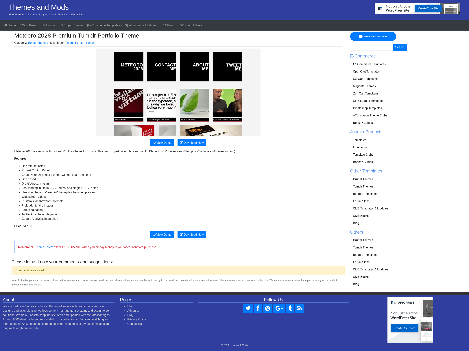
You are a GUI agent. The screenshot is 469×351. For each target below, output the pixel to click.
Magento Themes (364, 86)
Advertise (133, 310)
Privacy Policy (136, 319)
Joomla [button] (50, 25)
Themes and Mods (39, 7)
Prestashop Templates (367, 108)
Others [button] (169, 25)
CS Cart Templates (365, 78)
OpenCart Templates (366, 71)
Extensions (360, 147)
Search (400, 47)
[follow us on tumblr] (290, 308)
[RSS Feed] (299, 308)
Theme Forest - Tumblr (80, 42)
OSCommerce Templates (369, 64)
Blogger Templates (365, 193)
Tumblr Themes (38, 42)
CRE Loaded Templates (368, 100)
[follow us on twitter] (248, 308)
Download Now (193, 142)
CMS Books (361, 215)
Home (11, 25)
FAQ (130, 315)
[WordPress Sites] (417, 8)
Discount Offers (192, 25)
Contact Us (134, 323)
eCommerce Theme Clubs (370, 115)
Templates (359, 140)
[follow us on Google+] (279, 308)
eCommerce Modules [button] (142, 25)
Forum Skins (361, 201)
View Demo (163, 142)
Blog (356, 223)
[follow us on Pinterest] (267, 308)
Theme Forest (44, 247)
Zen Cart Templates (365, 93)
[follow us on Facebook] (258, 308)
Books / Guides (363, 122)
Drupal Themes (73, 25)
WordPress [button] (29, 25)
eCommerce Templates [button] (104, 25)
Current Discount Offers (374, 36)
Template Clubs (363, 154)
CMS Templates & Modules (370, 208)
